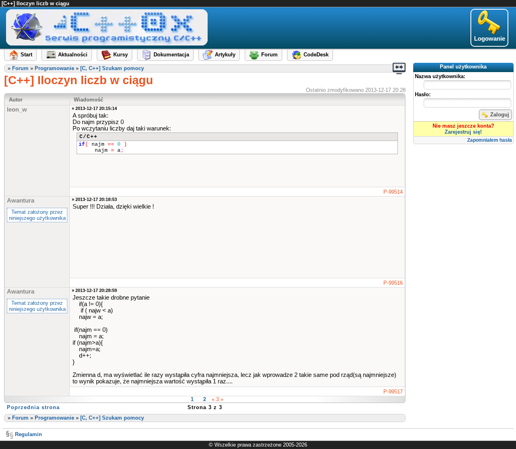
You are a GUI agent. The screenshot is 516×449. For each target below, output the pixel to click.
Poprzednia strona (33, 407)
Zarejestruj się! (463, 132)
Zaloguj (499, 115)
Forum (20, 68)
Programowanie (54, 68)
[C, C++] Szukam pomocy (112, 68)
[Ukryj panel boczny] (399, 68)
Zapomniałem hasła (489, 140)
